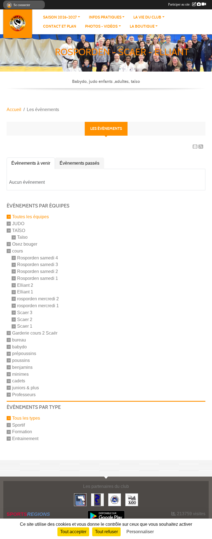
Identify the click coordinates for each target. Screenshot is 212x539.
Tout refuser (106, 531)
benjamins (22, 367)
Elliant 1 (25, 292)
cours (17, 251)
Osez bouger (24, 244)
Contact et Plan (59, 26)
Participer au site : (180, 4)
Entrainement (25, 438)
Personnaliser (140, 531)
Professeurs (24, 394)
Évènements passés (79, 163)
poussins (21, 360)
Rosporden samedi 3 (37, 264)
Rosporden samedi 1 (37, 278)
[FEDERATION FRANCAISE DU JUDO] (97, 499)
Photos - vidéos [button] (101, 26)
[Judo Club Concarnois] (114, 499)
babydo (19, 346)
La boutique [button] (142, 26)
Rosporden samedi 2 (37, 271)
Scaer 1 (24, 326)
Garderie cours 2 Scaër (34, 333)
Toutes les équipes (30, 216)
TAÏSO (18, 230)
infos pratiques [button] (105, 17)
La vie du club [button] (147, 17)
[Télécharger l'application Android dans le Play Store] (106, 516)
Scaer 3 (24, 312)
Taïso (22, 237)
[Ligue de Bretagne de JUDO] (131, 499)
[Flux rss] (200, 146)
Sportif (18, 424)
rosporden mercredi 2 (38, 298)
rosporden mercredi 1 (38, 305)
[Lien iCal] (195, 146)
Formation (22, 431)
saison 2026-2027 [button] (60, 17)
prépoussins (24, 353)
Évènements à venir (30, 163)
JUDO (18, 223)
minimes (20, 374)
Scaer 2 (24, 319)
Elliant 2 (25, 285)
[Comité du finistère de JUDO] (80, 499)
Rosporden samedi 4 (37, 257)
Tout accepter (73, 531)
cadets (18, 380)
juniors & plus (25, 387)
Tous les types (26, 418)
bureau (19, 340)
